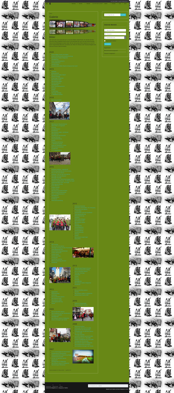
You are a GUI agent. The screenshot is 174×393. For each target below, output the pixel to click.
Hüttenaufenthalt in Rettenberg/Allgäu (62, 355)
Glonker (77, 292)
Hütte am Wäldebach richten (59, 145)
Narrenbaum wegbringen (81, 237)
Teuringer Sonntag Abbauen (59, 176)
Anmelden (107, 44)
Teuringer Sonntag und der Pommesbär (62, 247)
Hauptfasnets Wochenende (59, 135)
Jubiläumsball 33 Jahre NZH (81, 295)
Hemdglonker (55, 59)
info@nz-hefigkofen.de (122, 1)
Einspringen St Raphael (57, 78)
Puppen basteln (56, 187)
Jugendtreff (54, 292)
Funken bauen (55, 189)
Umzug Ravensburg (57, 139)
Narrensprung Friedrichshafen (59, 190)
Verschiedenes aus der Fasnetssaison (61, 313)
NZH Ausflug (55, 244)
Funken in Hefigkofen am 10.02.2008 (84, 339)
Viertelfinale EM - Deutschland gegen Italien (63, 179)
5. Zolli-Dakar (55, 91)
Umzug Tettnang (56, 137)
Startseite (74, 3)
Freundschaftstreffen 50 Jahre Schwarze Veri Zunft (64, 66)
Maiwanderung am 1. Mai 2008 (83, 338)
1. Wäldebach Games (57, 143)
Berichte (88, 3)
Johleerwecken (55, 73)
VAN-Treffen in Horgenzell (58, 125)
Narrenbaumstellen (57, 100)
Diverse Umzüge (56, 76)
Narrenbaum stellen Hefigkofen (60, 58)
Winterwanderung (79, 216)
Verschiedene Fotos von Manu (82, 344)
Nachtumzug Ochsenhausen (59, 192)
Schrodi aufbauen (56, 83)
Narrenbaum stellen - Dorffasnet (60, 132)
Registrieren (107, 48)
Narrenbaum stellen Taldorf (59, 75)
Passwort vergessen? (109, 53)
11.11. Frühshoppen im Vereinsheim (61, 351)
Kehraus (54, 88)
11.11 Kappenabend (57, 150)
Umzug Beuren (55, 197)
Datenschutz (55, 386)
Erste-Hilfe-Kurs (56, 185)
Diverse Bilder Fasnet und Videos (60, 54)
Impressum (48, 386)
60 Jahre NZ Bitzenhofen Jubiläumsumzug (62, 56)
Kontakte (114, 3)
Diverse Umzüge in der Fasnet (59, 320)
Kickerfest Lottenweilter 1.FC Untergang (85, 207)
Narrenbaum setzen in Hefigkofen (60, 318)
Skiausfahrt (78, 238)
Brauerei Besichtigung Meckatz (60, 251)
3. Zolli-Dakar (78, 211)
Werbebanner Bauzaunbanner (59, 124)
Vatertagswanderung (57, 184)
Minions (77, 224)
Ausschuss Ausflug (79, 326)
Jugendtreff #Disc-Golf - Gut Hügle (60, 182)
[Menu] (47, 4)
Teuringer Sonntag (56, 93)
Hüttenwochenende (80, 206)
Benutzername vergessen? (111, 50)
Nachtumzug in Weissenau (58, 365)
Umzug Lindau (55, 64)
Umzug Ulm (55, 257)
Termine (80, 3)
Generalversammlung (57, 142)
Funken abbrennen (56, 252)
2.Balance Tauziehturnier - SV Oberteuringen (63, 181)
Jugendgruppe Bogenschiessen (83, 268)
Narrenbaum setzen (80, 222)
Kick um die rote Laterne (58, 172)
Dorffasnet (54, 199)
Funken (53, 89)
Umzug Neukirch (56, 129)
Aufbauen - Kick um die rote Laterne (61, 174)
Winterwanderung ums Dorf (59, 261)
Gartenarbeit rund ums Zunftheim (83, 212)
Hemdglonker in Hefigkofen (59, 361)
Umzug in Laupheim (57, 315)
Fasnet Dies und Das (57, 259)
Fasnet (53, 303)
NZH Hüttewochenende (58, 147)
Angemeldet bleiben (111, 41)
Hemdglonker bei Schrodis (81, 341)
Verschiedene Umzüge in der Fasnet (84, 346)
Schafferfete (55, 148)
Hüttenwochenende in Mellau (82, 270)
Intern (125, 3)
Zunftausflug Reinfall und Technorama (61, 171)
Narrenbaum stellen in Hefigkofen (83, 293)
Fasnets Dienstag (56, 256)
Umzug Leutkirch (79, 229)
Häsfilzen (54, 71)
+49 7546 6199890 (114, 1)
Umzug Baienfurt (56, 62)
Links (120, 3)
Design (61, 386)
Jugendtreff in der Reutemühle (82, 329)
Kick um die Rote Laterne (81, 271)
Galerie (105, 3)
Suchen (123, 15)
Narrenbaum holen (56, 79)
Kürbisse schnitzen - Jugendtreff (60, 169)
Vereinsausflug (55, 293)
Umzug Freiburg (79, 230)
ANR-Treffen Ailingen (80, 219)
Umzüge (77, 279)
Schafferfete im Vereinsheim (59, 353)
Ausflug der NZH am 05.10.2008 (83, 328)
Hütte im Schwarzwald (80, 303)
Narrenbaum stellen (57, 81)
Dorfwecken (55, 130)
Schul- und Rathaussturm (58, 61)
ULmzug (54, 127)
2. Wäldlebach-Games (57, 94)
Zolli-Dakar (77, 274)
